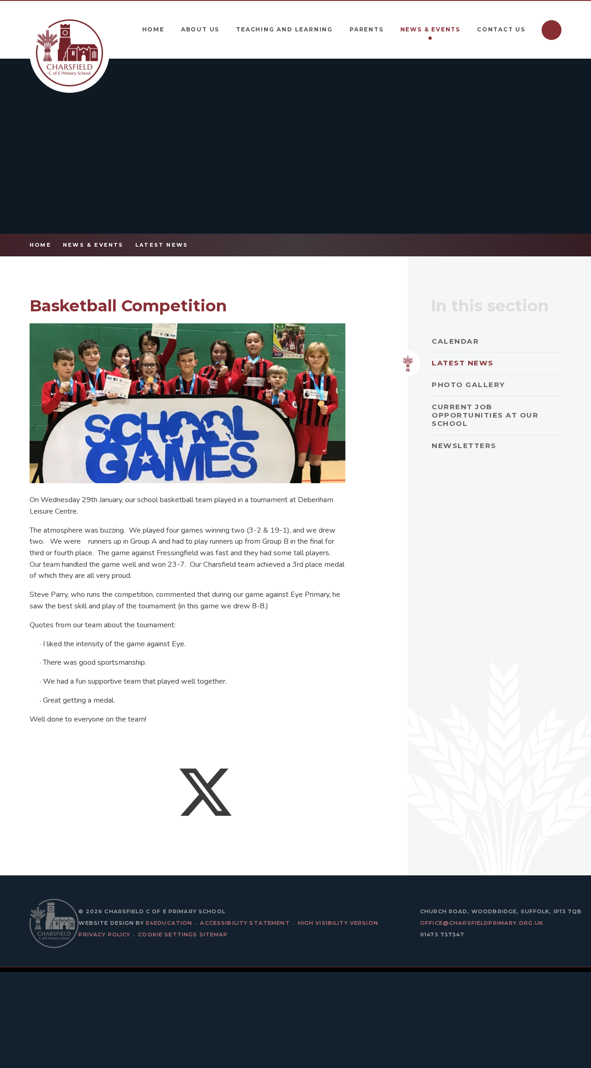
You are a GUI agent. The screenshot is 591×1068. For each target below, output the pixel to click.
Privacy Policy (104, 934)
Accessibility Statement (244, 923)
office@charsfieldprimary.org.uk (481, 923)
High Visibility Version (338, 923)
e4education (169, 923)
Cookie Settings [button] (167, 934)
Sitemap (213, 934)
